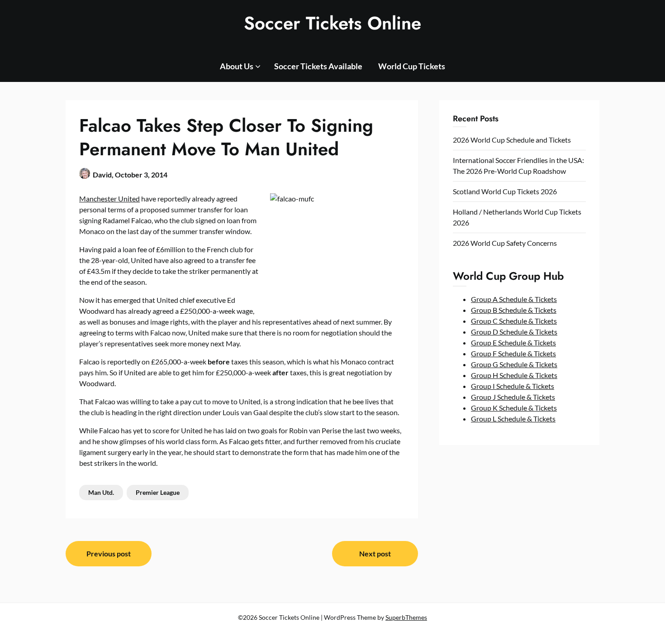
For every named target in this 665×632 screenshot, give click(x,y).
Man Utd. (101, 492)
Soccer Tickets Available (318, 66)
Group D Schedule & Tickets (514, 331)
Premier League (158, 492)
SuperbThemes (406, 617)
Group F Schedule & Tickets (513, 353)
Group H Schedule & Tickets (514, 375)
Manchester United (109, 198)
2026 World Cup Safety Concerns (505, 243)
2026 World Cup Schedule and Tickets (512, 139)
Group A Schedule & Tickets (514, 299)
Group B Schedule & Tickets (513, 310)
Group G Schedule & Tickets (514, 364)
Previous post (108, 553)
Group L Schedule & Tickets (513, 418)
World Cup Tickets (411, 66)
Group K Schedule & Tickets (514, 407)
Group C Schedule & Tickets (514, 320)
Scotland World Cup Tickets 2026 (505, 191)
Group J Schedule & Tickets (513, 397)
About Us (236, 66)
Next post (375, 553)
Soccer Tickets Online (332, 23)
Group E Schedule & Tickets (513, 342)
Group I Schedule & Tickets (512, 386)
